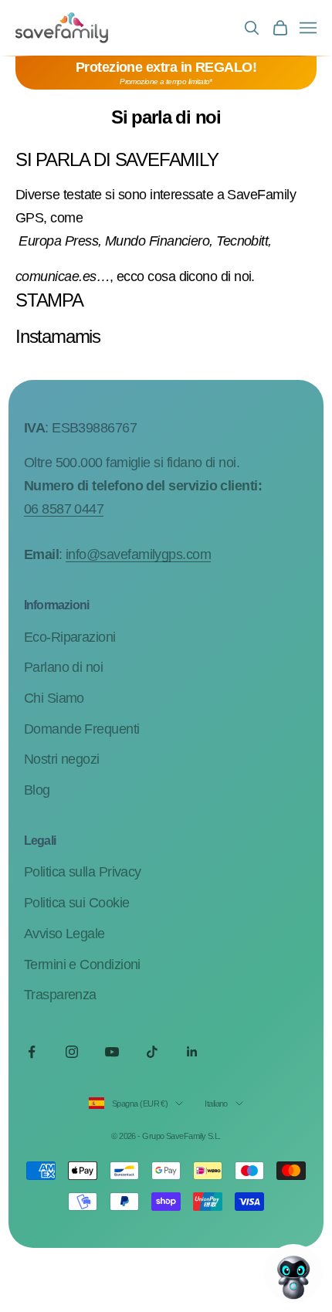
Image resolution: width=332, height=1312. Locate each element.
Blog (37, 790)
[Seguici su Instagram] (72, 1051)
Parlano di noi (63, 667)
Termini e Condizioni (82, 964)
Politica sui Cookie (77, 902)
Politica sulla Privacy (82, 872)
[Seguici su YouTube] (112, 1051)
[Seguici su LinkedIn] (192, 1051)
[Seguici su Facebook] (31, 1051)
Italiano (216, 1103)
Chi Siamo (54, 698)
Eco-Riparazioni (70, 637)
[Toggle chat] (293, 1273)
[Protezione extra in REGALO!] (166, 73)
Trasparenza (60, 994)
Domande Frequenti (82, 729)
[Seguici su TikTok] (152, 1051)
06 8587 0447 (64, 509)
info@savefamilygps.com (138, 554)
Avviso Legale (64, 933)
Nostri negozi (62, 759)
